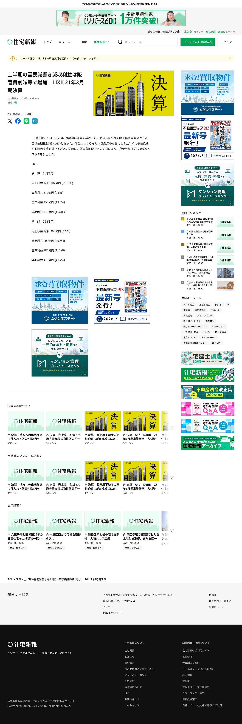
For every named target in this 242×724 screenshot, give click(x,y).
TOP (10, 579)
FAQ (127, 693)
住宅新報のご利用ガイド (196, 650)
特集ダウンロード (113, 613)
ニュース (64, 42)
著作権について (133, 687)
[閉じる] (230, 58)
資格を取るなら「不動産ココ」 (120, 600)
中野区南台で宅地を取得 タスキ (65, 536)
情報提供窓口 (189, 699)
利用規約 (129, 681)
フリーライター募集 (193, 693)
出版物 (188, 31)
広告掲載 (187, 675)
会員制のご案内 (191, 662)
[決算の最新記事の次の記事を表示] (172, 428)
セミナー (199, 31)
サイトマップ (132, 705)
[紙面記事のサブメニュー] (108, 42)
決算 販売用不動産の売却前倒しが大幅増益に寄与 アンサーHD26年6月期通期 (103, 439)
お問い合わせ (132, 699)
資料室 (186, 681)
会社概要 (129, 650)
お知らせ (129, 656)
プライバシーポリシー (137, 675)
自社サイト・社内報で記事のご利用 (202, 705)
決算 (15, 102)
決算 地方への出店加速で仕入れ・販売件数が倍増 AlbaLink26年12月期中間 (26, 439)
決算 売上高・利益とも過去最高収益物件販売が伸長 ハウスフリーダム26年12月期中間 (63, 441)
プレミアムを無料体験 (198, 42)
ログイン (226, 42)
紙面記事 (99, 42)
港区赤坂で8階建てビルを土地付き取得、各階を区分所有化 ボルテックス (141, 538)
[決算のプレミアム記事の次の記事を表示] (172, 478)
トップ (47, 42)
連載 (84, 42)
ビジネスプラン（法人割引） (198, 669)
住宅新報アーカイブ (220, 600)
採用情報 (129, 662)
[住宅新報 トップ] (21, 42)
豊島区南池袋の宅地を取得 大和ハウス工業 (102, 536)
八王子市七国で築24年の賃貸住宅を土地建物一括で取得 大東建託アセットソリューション (25, 540)
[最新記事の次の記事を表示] (172, 531)
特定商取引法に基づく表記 (139, 669)
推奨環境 (187, 656)
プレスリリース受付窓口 (195, 687)
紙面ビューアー (226, 31)
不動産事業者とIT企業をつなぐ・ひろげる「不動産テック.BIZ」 (139, 594)
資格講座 (211, 31)
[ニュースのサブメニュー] (72, 42)
